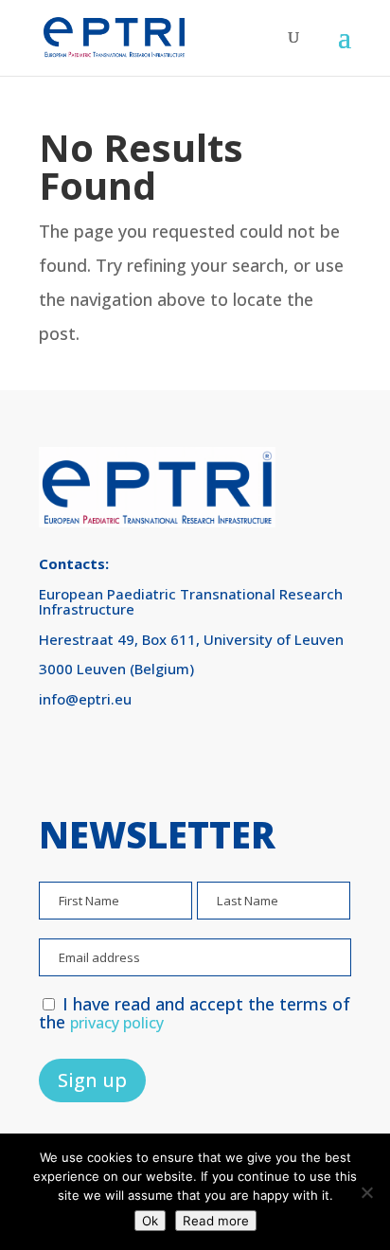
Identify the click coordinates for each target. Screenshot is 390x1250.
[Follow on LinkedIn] (114, 757)
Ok (150, 1220)
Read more (216, 1220)
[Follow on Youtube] (167, 757)
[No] (366, 1192)
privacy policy (117, 1022)
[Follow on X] (220, 757)
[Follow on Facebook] (61, 757)
